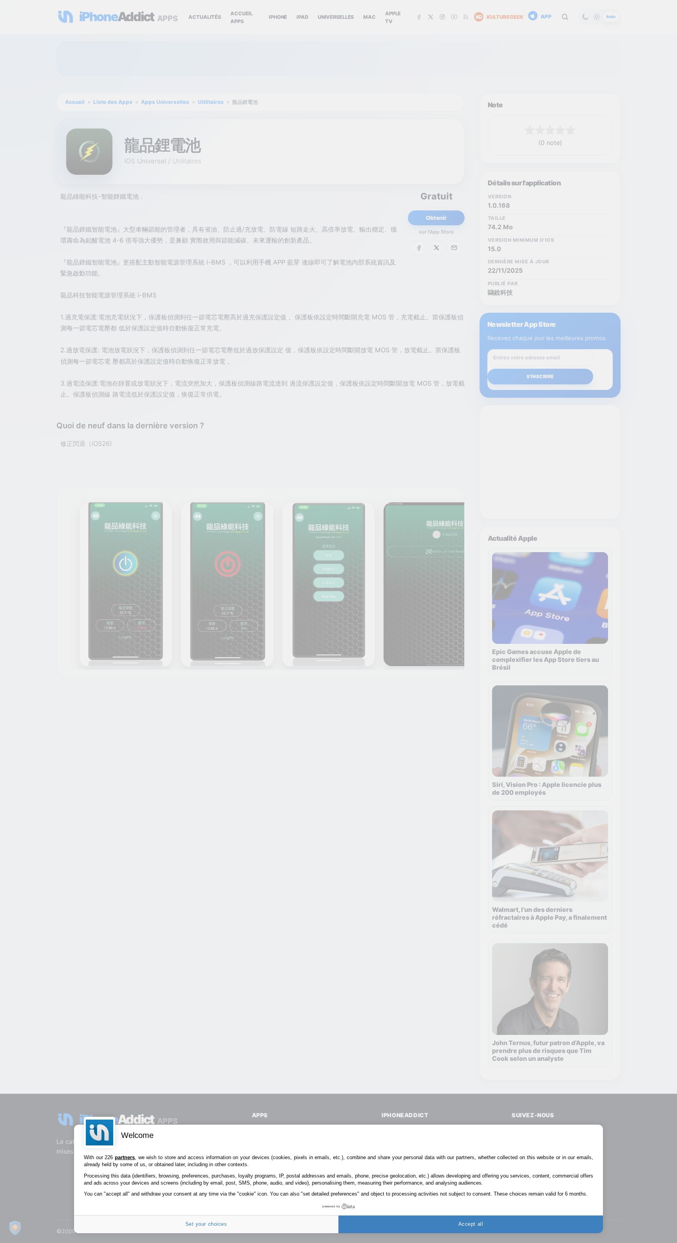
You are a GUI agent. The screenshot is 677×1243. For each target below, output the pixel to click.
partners (125, 1157)
